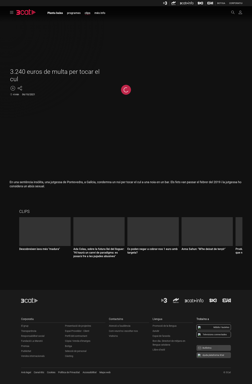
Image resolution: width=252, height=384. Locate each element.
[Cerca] (234, 12)
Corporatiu (235, 3)
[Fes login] (240, 12)
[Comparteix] (19, 88)
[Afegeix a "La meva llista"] (13, 88)
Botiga (221, 3)
